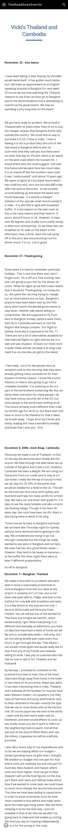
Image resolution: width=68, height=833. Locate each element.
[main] (34, 32)
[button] (4, 4)
